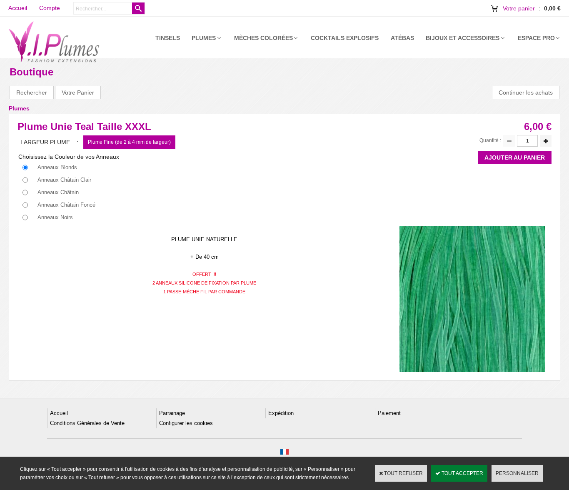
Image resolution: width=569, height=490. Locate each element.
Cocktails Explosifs (345, 38)
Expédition (281, 413)
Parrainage (172, 413)
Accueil (59, 413)
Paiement (389, 413)
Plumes (19, 108)
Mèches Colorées (263, 38)
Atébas (402, 38)
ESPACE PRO (536, 38)
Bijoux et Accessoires (462, 38)
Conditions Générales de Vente (87, 423)
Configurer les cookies (186, 423)
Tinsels (167, 38)
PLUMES (204, 38)
